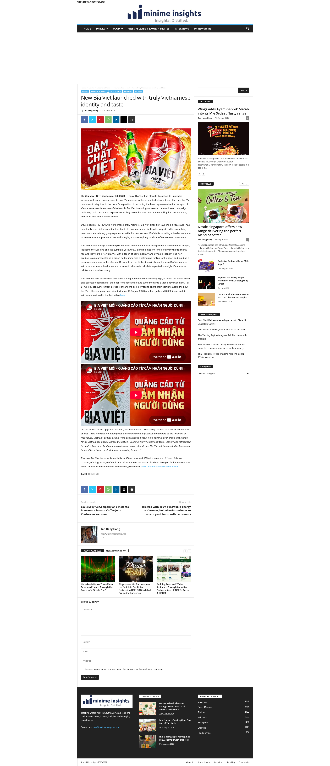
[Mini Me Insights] (165, 14)
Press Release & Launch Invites (148, 28)
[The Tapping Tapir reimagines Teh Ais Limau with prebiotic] (147, 741)
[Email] (123, 119)
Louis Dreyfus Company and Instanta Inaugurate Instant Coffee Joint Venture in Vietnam (105, 510)
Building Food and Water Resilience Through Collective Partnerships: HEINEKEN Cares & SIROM (173, 588)
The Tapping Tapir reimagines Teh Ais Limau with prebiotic (222, 337)
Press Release (115, 91)
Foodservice (244, 762)
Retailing (231, 762)
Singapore (203, 722)
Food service (204, 733)
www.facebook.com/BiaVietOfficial (159, 466)
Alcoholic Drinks (104, 88)
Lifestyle (202, 728)
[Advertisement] (165, 58)
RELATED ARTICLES (92, 550)
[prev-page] (185, 551)
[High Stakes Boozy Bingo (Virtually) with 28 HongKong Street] (206, 282)
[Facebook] (84, 119)
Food (116, 28)
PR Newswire (202, 28)
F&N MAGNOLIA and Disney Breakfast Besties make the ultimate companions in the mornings (221, 346)
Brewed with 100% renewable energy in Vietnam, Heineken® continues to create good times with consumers (166, 510)
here (122, 295)
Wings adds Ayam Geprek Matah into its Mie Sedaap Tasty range (223, 111)
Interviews (181, 28)
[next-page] (189, 551)
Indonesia (202, 717)
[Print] (131, 119)
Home (87, 28)
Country (128, 91)
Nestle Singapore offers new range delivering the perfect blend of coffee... (220, 231)
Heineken (93, 474)
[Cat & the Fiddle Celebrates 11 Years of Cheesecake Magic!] (206, 299)
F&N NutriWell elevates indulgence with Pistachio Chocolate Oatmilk (222, 322)
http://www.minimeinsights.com (113, 534)
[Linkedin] (116, 119)
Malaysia (202, 702)
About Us (190, 762)
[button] (247, 28)
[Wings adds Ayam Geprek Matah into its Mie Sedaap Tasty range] (223, 138)
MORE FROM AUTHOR (116, 550)
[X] (92, 119)
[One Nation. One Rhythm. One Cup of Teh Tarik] (147, 725)
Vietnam (138, 91)
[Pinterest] (100, 119)
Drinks (100, 28)
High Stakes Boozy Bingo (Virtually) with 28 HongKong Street (233, 280)
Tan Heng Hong (91, 110)
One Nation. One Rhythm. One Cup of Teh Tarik (221, 329)
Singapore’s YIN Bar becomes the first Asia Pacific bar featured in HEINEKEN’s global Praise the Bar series (135, 588)
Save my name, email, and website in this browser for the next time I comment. (124, 669)
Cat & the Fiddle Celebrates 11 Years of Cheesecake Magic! (233, 296)
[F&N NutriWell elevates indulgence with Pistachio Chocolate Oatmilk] (147, 708)
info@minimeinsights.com (106, 727)
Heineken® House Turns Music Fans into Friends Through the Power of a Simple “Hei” (97, 587)
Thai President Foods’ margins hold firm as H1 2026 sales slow (221, 356)
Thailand (202, 712)
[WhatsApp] (108, 119)
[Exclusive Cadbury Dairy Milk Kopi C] (206, 265)
